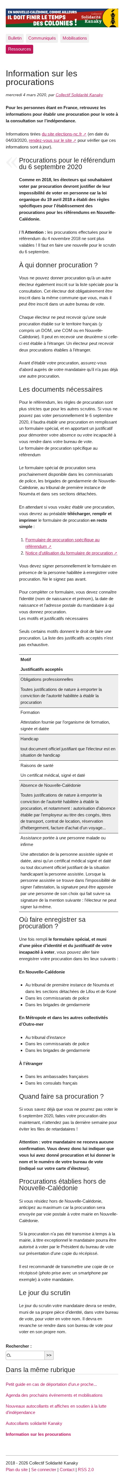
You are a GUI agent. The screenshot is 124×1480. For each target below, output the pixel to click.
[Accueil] (62, 17)
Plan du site (17, 1469)
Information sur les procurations (38, 1434)
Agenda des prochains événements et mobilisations (54, 1395)
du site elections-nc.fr (62, 134)
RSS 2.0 (86, 1469)
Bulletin (15, 38)
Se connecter (43, 1469)
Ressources (19, 49)
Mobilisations (75, 38)
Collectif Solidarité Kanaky (79, 95)
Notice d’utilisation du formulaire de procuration (69, 552)
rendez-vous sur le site (50, 140)
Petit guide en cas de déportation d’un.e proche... (51, 1384)
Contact (67, 1469)
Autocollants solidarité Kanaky (34, 1423)
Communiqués (42, 38)
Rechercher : (19, 1346)
